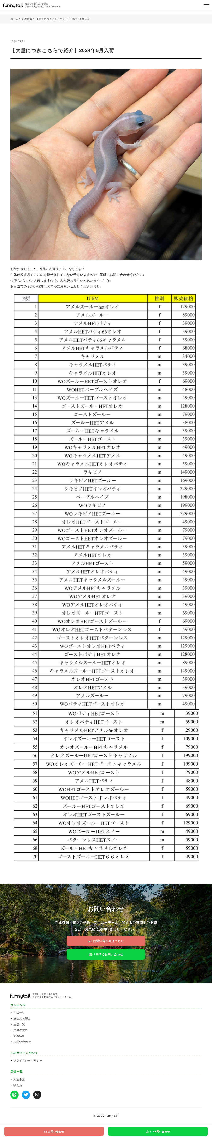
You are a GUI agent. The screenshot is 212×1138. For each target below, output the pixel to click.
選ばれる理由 (22, 1018)
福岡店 (17, 1085)
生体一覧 (19, 1012)
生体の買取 (20, 1030)
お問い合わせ (22, 1041)
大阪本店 (19, 1079)
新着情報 (19, 1036)
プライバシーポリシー (27, 1060)
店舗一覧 (19, 1024)
